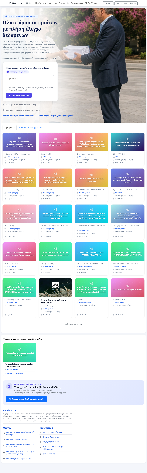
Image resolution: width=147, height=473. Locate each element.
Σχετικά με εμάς (77, 3)
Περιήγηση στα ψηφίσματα (46, 3)
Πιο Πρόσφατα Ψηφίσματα (30, 127)
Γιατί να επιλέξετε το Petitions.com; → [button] (19, 115)
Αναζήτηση (92, 3)
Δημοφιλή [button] (8, 127)
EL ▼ (30, 3)
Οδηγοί (7, 427)
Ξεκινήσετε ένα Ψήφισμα (126, 3)
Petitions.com (16, 3)
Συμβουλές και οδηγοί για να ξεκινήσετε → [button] (56, 115)
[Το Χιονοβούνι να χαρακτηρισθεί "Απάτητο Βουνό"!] (19, 359)
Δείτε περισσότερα (73, 324)
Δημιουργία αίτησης (20, 95)
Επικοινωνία (64, 3)
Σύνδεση (108, 3)
